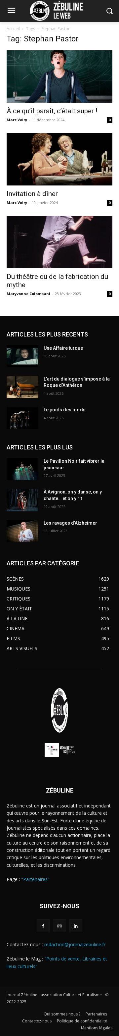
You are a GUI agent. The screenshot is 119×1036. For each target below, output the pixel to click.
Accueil (13, 28)
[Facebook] (43, 925)
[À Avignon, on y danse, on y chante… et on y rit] (22, 500)
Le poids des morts (65, 409)
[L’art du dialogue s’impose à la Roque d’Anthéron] (22, 387)
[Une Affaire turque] (22, 356)
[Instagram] (59, 925)
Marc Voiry (17, 119)
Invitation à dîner (32, 194)
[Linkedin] (75, 925)
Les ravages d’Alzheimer (70, 523)
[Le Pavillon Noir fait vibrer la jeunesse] (22, 469)
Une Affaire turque (63, 348)
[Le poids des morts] (22, 418)
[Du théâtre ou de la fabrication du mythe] (59, 242)
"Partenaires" (35, 879)
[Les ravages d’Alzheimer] (22, 531)
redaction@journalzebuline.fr (74, 944)
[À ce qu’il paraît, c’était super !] (59, 76)
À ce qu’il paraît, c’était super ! (52, 111)
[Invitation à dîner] (59, 159)
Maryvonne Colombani (28, 293)
